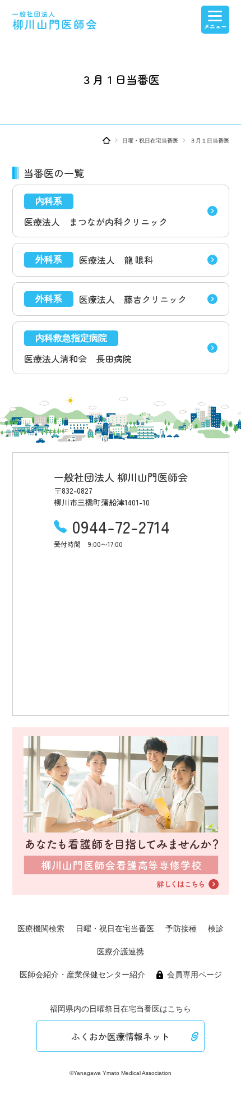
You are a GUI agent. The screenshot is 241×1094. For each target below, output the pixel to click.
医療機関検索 (40, 928)
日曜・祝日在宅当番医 (150, 140)
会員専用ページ (194, 974)
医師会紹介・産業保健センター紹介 (82, 974)
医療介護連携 (120, 951)
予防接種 (181, 928)
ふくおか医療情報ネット (120, 1036)
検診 (216, 928)
